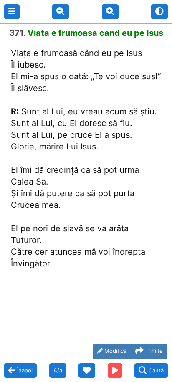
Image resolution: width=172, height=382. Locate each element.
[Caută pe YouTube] (115, 370)
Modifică (115, 350)
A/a (57, 370)
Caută (156, 370)
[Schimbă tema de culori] (159, 11)
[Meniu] (12, 11)
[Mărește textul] (110, 11)
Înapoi (25, 370)
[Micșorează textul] (60, 11)
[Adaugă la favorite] (86, 370)
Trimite (154, 350)
